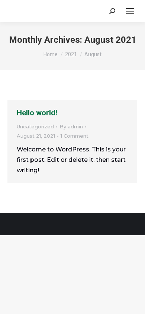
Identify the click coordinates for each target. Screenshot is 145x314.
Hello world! (37, 112)
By (71, 126)
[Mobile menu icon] (130, 11)
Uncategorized (35, 126)
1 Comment (74, 136)
